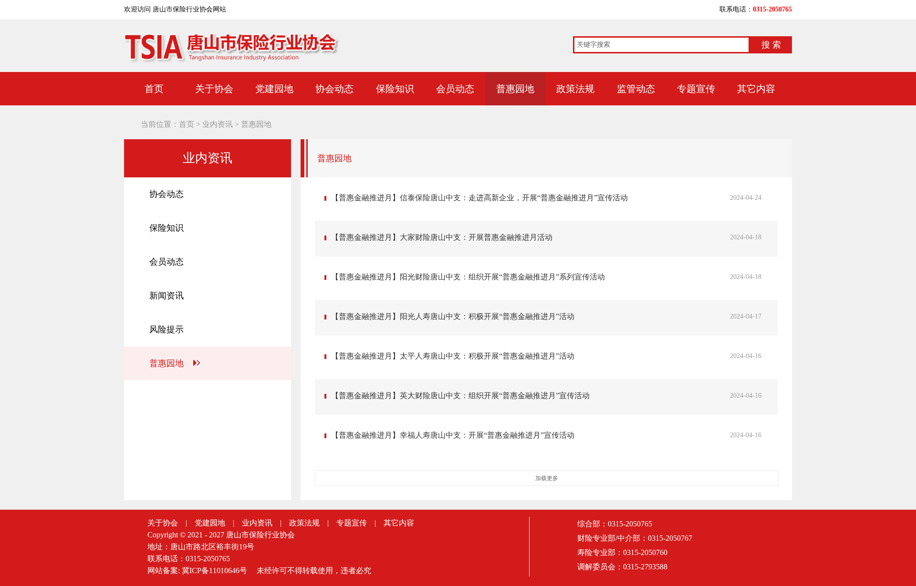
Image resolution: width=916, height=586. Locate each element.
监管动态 (636, 88)
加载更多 (546, 478)
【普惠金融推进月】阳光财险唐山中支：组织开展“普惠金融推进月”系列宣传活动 (468, 277)
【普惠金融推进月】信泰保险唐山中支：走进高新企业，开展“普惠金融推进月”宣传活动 (479, 198)
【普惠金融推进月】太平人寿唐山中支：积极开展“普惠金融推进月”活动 (452, 356)
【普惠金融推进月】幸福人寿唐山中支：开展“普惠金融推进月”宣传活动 (452, 435)
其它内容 (756, 88)
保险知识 (395, 88)
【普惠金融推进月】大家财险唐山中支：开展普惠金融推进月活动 (441, 237)
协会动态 (334, 88)
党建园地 (274, 88)
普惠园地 (515, 88)
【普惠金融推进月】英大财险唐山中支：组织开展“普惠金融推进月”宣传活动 (460, 395)
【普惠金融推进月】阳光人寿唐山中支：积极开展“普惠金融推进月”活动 (452, 316)
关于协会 (214, 88)
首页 (154, 88)
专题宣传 (696, 88)
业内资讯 (217, 124)
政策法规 (575, 88)
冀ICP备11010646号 (214, 570)
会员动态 (455, 88)
